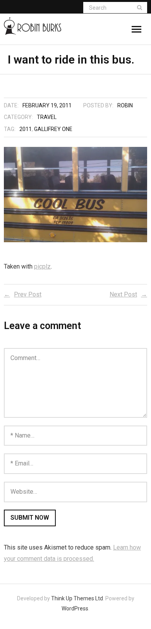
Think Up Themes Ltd (77, 598)
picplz (42, 266)
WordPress (75, 608)
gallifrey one (53, 129)
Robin (125, 105)
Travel (47, 117)
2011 (25, 129)
